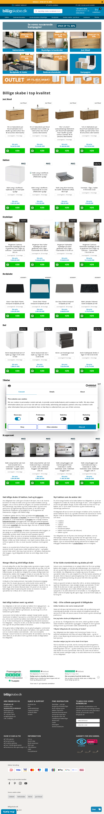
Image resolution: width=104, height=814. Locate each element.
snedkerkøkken (78, 543)
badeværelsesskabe (9, 521)
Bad (4, 325)
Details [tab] (52, 392)
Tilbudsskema (32, 747)
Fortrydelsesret (32, 751)
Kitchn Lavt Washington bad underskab (64, 354)
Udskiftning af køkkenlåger (60, 718)
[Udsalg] (52, 29)
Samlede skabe (32, 712)
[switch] (40, 418)
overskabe (6, 517)
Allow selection (52, 427)
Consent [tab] (21, 392)
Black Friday (31, 741)
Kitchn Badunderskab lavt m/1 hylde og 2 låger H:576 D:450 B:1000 (15, 355)
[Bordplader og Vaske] (18, 64)
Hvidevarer (86, 17)
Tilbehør (96, 17)
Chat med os (80, 13)
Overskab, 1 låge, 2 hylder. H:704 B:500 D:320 (89, 189)
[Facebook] (9, 784)
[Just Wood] (85, 42)
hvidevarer (24, 578)
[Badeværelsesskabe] (52, 64)
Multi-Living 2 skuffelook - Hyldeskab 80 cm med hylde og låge (15, 190)
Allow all (82, 427)
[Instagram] (20, 784)
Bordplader (55, 17)
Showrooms (55, 720)
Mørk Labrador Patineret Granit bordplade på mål (89, 302)
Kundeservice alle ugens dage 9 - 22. (16, 747)
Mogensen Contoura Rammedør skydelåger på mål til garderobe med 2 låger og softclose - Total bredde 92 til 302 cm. (15, 248)
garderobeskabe (43, 523)
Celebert (11, 797)
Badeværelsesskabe (19, 17)
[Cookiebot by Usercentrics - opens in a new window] (87, 385)
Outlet (54, 722)
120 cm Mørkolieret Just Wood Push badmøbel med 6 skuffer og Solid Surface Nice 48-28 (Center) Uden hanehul (89, 130)
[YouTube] (25, 784)
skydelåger (14, 525)
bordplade (18, 530)
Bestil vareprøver (33, 743)
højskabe (23, 517)
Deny (22, 427)
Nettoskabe (21, 797)
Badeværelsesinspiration (59, 712)
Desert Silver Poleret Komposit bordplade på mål (40, 302)
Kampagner (55, 724)
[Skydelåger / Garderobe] (52, 42)
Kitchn (30, 797)
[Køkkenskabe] (18, 42)
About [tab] (82, 392)
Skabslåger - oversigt (58, 704)
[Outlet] (52, 83)
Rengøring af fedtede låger (60, 706)
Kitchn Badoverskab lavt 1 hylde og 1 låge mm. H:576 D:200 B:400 (40, 355)
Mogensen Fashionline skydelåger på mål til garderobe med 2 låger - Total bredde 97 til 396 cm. (64, 247)
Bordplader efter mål (58, 716)
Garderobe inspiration (59, 714)
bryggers (30, 519)
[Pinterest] (14, 784)
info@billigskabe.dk (10, 716)
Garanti (30, 714)
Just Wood (7, 99)
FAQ (29, 706)
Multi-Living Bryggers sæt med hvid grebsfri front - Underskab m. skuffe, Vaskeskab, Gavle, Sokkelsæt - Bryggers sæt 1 (64, 467)
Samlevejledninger (33, 708)
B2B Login (31, 745)
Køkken (7, 17)
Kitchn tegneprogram (58, 708)
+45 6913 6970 (81, 9)
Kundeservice (32, 704)
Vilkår (29, 749)
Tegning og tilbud (33, 710)
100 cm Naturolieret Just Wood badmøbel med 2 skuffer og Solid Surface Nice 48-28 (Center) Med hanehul (15, 130)
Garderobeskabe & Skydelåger (38, 17)
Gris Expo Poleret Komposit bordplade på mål (64, 302)
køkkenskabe (40, 516)
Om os (30, 739)
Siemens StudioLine (58, 726)
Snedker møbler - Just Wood (71, 17)
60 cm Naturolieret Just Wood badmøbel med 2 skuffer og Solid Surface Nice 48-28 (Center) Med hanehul (40, 130)
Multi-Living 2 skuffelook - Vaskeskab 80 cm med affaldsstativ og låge (39, 190)
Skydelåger (8, 217)
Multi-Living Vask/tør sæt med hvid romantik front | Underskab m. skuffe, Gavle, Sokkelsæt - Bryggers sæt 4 (15, 466)
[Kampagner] (85, 64)
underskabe (14, 517)
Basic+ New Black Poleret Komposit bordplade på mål (15, 302)
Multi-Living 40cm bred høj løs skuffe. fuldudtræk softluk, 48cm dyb (64, 190)
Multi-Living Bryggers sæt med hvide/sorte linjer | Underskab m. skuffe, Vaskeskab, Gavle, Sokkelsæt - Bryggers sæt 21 (89, 467)
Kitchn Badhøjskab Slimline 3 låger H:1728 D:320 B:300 (89, 354)
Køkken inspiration (57, 710)
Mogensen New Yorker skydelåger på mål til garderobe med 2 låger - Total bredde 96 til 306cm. (39, 247)
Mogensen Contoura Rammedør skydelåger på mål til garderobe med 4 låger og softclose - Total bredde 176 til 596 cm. (89, 248)
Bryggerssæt (8, 435)
